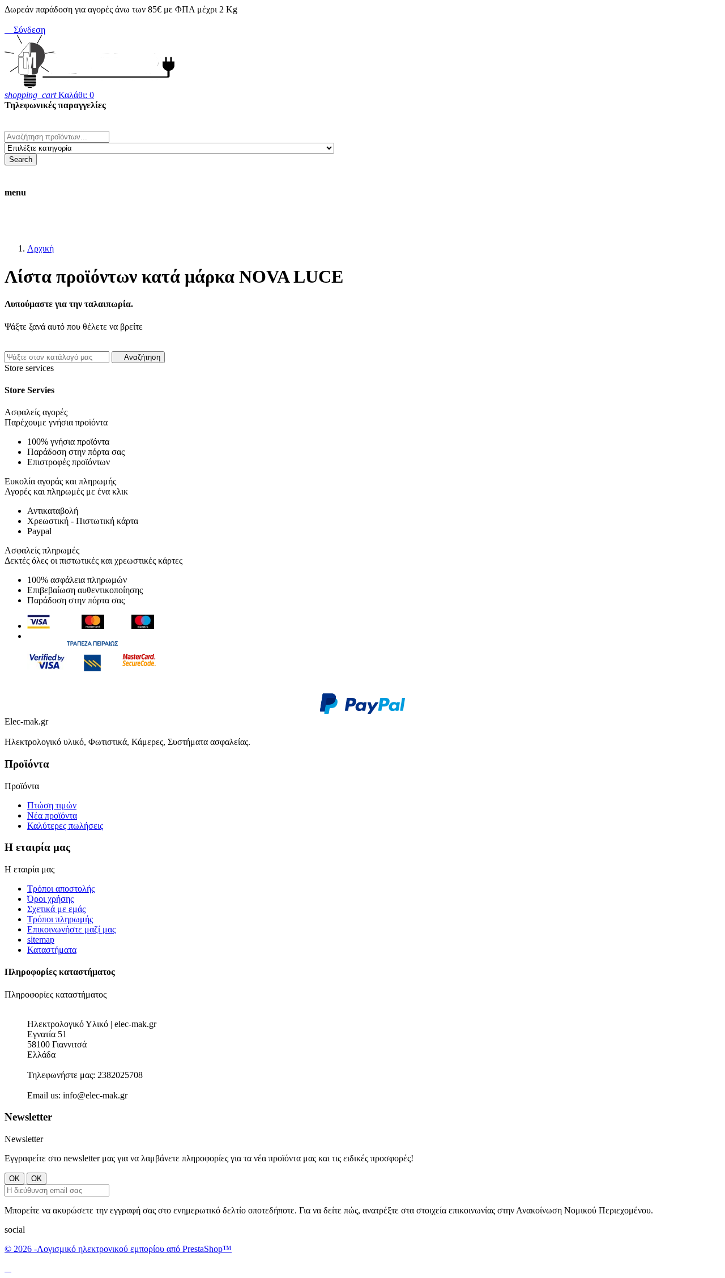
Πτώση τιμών (51, 805)
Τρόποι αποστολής (61, 888)
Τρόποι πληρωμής (60, 919)
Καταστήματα (51, 950)
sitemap (40, 939)
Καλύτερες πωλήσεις (65, 825)
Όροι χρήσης (50, 899)
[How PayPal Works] (362, 711)
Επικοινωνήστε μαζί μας (71, 929)
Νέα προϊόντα (52, 815)
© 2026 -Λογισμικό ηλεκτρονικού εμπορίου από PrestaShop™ (118, 1249)
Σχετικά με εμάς (56, 909)
